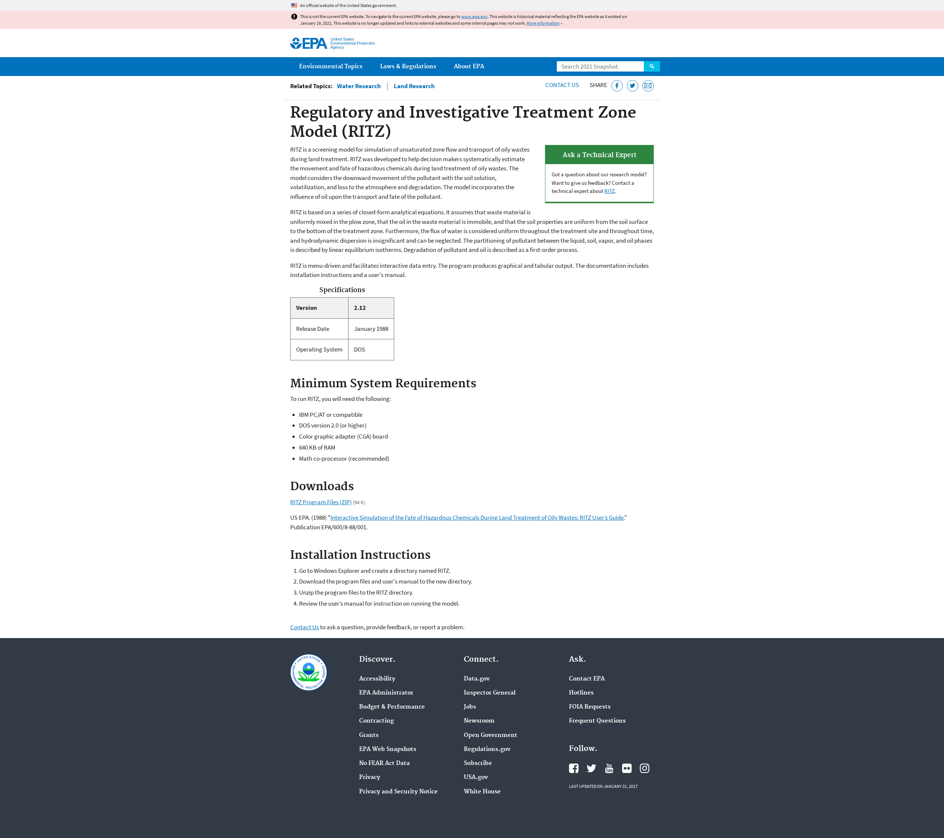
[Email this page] (648, 85)
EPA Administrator (386, 693)
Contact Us (562, 85)
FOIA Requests (590, 707)
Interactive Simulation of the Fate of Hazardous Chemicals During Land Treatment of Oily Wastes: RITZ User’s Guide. (477, 517)
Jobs (470, 707)
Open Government (490, 735)
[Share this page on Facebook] (617, 85)
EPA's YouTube (609, 768)
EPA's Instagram (644, 768)
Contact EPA (587, 679)
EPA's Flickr (627, 768)
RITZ (609, 190)
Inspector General (490, 693)
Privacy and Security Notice (398, 792)
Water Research (359, 86)
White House (482, 792)
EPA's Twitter (591, 768)
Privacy (369, 777)
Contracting (376, 721)
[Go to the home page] (308, 43)
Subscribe (478, 763)
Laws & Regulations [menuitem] (408, 66)
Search (652, 66)
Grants (369, 735)
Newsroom (479, 721)
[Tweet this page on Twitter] (632, 85)
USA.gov (476, 777)
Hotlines (581, 693)
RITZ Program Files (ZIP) (321, 502)
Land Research (414, 86)
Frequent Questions (597, 721)
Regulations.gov (487, 749)
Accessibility (377, 679)
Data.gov (477, 679)
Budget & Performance (392, 707)
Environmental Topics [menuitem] (330, 66)
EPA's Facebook (574, 768)
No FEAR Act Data (384, 763)
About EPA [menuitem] (469, 66)
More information (543, 23)
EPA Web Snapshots (387, 749)
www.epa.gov (474, 16)
